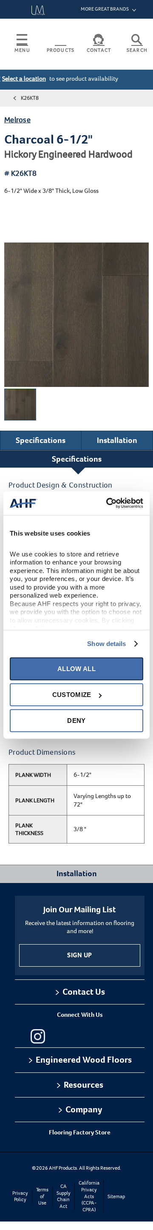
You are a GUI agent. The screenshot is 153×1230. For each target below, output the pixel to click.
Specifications (40, 440)
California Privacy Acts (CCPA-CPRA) (89, 1196)
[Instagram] (38, 1036)
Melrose (17, 120)
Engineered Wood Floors (84, 1060)
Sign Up (79, 955)
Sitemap (116, 1196)
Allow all (76, 668)
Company (83, 1109)
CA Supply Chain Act (64, 1196)
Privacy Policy (20, 1196)
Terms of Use (42, 1196)
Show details (106, 643)
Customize (71, 694)
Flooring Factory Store (79, 1132)
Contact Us (83, 992)
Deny (76, 720)
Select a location (24, 78)
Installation (117, 440)
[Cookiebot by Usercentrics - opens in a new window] (108, 503)
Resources (83, 1085)
